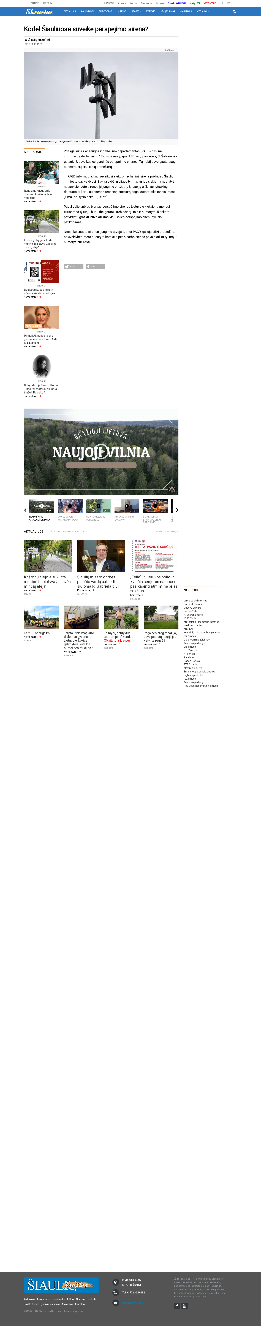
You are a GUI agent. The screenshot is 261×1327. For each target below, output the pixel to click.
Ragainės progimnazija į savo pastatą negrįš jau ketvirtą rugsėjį (160, 636)
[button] (73, 266)
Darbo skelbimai (193, 604)
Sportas (136, 11)
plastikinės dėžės (193, 668)
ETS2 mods (190, 650)
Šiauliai (56, 531)
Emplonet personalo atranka (200, 671)
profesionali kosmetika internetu (202, 621)
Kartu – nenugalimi (37, 633)
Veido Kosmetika (193, 625)
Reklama (133, 3)
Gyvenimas (186, 11)
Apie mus (122, 3)
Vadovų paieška (193, 607)
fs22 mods (190, 636)
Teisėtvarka (105, 11)
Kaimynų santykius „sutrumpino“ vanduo (118, 635)
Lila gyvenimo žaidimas (197, 639)
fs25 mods (190, 678)
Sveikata (150, 11)
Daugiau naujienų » (166, 531)
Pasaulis (81, 531)
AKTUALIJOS (34, 531)
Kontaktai (80, 1304)
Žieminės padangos (195, 643)
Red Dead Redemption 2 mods (201, 685)
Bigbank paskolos (193, 675)
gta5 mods (190, 646)
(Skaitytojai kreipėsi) (118, 640)
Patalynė (189, 657)
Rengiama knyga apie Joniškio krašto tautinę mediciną (38, 194)
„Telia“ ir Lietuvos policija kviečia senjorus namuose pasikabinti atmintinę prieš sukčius (154, 584)
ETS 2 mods (190, 664)
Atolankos (203, 11)
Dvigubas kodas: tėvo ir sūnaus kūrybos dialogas (39, 291)
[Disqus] (121, 319)
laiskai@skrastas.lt (132, 1302)
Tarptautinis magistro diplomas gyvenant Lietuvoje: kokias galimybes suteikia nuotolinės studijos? (79, 640)
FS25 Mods (190, 618)
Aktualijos (70, 11)
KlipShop (189, 629)
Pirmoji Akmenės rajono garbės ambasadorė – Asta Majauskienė (40, 339)
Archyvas (160, 3)
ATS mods (189, 653)
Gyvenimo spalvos (50, 1304)
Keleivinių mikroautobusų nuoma (202, 632)
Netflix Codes (191, 611)
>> (215, 11)
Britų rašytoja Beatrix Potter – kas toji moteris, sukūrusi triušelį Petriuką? (41, 389)
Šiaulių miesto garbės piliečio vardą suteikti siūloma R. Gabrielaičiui (98, 582)
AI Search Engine (193, 614)
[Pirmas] (39, 11)
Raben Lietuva (192, 661)
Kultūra (122, 11)
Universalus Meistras (195, 600)
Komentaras (43, 1299)
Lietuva (68, 531)
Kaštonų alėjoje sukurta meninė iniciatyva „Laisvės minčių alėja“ (40, 244)
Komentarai (87, 11)
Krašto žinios (168, 11)
